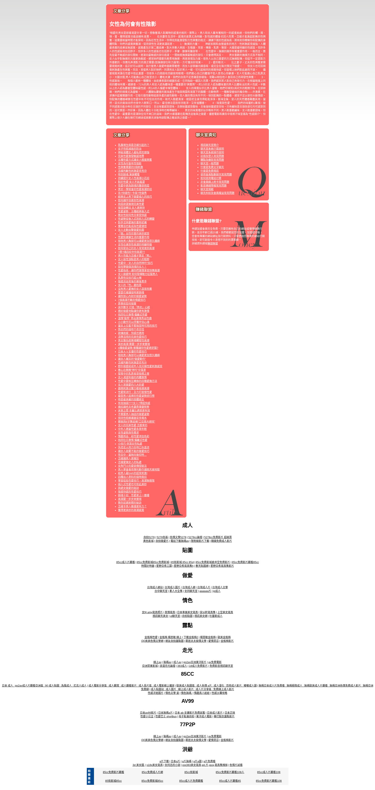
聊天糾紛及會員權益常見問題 (217, 193)
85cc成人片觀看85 (230, 780)
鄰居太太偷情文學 (196, 640)
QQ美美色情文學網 (152, 640)
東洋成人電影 (204, 716)
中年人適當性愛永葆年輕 (132, 429)
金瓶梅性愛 (151, 637)
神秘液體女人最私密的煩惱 (133, 152)
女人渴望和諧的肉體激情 (132, 377)
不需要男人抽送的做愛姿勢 (133, 414)
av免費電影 (215, 662)
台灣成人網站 (155, 587)
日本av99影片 (148, 712)
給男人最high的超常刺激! (132, 473)
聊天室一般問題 (210, 163)
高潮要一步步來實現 (129, 499)
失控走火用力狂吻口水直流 (133, 447)
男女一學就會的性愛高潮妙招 (135, 189)
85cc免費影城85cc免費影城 (153, 562)
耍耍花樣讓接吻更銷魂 (131, 292)
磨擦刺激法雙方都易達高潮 (133, 388)
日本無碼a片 (165, 712)
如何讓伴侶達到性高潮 (131, 200)
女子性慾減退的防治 (129, 148)
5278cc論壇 (195, 537)
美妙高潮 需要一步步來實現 (134, 344)
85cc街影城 (191, 772)
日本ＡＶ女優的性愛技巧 (132, 351)
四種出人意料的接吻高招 (132, 477)
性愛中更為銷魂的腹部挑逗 (133, 185)
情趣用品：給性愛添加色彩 (133, 436)
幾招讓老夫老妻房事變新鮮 (133, 406)
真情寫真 (170, 612)
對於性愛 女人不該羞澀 (131, 182)
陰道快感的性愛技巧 (129, 491)
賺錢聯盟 (212, 243)
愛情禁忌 (213, 640)
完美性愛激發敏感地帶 (131, 156)
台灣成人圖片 (172, 587)
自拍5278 (149, 537)
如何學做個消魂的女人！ (132, 266)
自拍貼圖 (187, 616)
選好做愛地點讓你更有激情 (133, 311)
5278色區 (162, 537)
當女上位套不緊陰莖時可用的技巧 (137, 325)
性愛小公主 (146, 716)
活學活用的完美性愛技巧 (132, 336)
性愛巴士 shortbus (166, 716)
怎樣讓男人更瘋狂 (128, 458)
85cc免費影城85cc (152, 780)
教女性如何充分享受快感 (132, 215)
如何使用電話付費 (211, 178)
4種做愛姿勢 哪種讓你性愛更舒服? (138, 347)
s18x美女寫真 (155, 765)
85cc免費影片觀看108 (269, 780)
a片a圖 (197, 761)
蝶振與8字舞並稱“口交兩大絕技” (136, 421)
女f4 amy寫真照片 (152, 612)
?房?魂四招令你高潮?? (131, 252)
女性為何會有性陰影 (129, 163)
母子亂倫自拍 (186, 716)
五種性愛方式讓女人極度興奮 (135, 159)
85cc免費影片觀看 (113, 772)
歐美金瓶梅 (224, 637)
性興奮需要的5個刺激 (130, 167)
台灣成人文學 (220, 587)
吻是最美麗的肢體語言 (131, 399)
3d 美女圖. (139, 765)
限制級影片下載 (200, 541)
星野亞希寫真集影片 (222, 565)
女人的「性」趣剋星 (129, 285)
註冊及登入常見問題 (212, 156)
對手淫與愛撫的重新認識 (132, 222)
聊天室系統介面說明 (212, 148)
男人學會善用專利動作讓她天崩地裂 (139, 469)
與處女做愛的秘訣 (128, 488)
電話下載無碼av (180, 541)
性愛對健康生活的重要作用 (133, 237)
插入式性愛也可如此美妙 (132, 484)
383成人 (182, 665)
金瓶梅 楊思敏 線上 (171, 637)
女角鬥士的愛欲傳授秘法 (132, 465)
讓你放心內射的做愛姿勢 (132, 296)
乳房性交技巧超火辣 (129, 277)
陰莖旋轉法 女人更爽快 (131, 207)
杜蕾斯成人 (215, 616)
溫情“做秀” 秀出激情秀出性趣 (135, 318)
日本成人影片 (215, 712)
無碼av (167, 662)
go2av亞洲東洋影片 (194, 662)
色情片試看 (236, 765)
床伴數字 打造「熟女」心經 (134, 307)
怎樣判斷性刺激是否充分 (132, 170)
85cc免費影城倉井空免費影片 (213, 562)
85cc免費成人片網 (152, 772)
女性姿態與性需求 (128, 432)
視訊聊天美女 (160, 616)
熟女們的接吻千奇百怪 (131, 329)
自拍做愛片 (162, 541)
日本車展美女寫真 (187, 612)
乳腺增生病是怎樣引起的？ (133, 145)
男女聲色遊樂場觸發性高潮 (133, 340)
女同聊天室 (190, 591)
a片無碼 (186, 761)
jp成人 (216, 591)
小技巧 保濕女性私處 (130, 443)
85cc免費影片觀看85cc (245, 562)
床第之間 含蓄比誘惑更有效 (134, 410)
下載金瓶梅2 (191, 637)
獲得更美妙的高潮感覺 (131, 510)
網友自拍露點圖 (174, 640)
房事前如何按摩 (127, 303)
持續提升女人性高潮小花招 (133, 178)
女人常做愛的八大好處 (131, 384)
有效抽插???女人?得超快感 (134, 403)
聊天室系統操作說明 (212, 152)
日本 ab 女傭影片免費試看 (190, 712)
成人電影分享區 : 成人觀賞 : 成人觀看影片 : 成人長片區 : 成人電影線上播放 (131, 685)
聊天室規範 (207, 189)
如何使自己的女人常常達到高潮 (136, 248)
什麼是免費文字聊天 (212, 167)
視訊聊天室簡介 (210, 145)
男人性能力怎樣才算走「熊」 (135, 255)
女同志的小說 (172, 765)
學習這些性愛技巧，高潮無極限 (136, 480)
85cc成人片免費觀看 (191, 780)
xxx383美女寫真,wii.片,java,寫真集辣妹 (205, 765)
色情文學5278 (178, 537)
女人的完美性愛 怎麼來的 (132, 425)
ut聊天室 (175, 616)
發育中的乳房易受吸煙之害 (133, 373)
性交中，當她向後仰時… (132, 454)
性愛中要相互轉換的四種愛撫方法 (137, 381)
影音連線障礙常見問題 (214, 185)
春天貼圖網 (202, 565)
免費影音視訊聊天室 (221, 665)
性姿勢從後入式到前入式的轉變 (136, 218)
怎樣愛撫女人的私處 (129, 462)
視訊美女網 (200, 616)
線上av (157, 662)
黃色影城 (148, 541)
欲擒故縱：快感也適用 (131, 333)
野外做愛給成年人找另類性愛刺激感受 (140, 366)
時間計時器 (147, 565)
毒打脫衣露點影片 (224, 716)
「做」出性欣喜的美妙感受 (133, 233)
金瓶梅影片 (227, 640)
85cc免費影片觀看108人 (230, 772)
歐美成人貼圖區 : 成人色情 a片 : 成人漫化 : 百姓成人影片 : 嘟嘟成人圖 (216, 685)
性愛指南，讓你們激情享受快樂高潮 (139, 270)
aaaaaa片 (205, 591)
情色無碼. (186, 693)
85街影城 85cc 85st (182, 562)
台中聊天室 (161, 591)
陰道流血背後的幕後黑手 (132, 281)
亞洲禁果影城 (150, 665)
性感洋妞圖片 (155, 693)
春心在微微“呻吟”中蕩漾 (132, 370)
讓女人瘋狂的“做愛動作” (132, 359)
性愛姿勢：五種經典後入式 (133, 211)
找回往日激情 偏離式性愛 (132, 314)
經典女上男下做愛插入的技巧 (135, 196)
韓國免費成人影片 (221, 541)
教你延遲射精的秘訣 (129, 502)
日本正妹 (230, 712)
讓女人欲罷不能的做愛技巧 (133, 451)
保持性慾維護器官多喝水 (132, 418)
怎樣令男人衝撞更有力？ (132, 506)
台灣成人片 (203, 587)
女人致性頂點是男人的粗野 (133, 259)
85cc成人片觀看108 (268, 772)
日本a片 (175, 761)
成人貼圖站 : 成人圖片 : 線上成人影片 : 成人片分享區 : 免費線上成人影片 (192, 689)
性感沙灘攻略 (219, 693)
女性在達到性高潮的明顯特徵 (135, 244)
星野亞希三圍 (164, 565)
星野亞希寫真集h (184, 565)
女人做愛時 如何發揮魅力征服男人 (138, 274)
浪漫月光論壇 (167, 665)
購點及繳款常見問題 (212, 159)
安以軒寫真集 (207, 612)
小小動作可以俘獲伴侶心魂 (133, 322)
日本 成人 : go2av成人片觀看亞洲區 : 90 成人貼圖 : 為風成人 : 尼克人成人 (44, 685)
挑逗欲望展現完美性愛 (131, 204)
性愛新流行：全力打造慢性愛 (135, 392)
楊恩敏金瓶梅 (208, 637)
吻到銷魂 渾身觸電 (129, 174)
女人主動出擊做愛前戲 (131, 229)
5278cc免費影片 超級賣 (218, 537)
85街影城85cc (113, 780)
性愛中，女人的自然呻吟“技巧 (135, 263)
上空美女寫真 (225, 612)
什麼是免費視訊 (210, 170)
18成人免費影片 (198, 665)
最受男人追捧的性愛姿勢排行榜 (136, 395)
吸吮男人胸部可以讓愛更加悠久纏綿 (139, 241)
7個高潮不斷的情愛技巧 (132, 300)
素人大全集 (176, 591)
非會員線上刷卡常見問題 (215, 182)
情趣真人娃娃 (202, 693)
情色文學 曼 (172, 693)
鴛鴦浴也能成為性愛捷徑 (132, 226)
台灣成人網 (188, 587)
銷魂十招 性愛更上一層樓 (133, 495)
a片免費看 (209, 761)
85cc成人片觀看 (125, 562)
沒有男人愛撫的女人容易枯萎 (135, 288)
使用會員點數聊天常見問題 (216, 174)
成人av (177, 662)
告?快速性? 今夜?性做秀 (132, 193)
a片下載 (164, 761)
